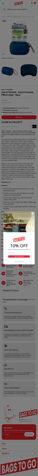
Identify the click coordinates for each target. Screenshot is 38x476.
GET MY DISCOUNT (19, 256)
